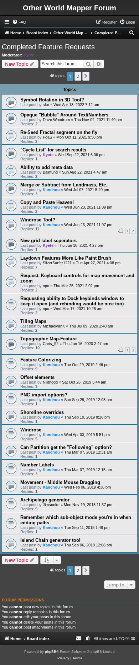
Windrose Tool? (37, 219)
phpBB (50, 652)
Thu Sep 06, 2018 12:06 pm (88, 545)
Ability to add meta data (46, 167)
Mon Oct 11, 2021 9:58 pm (79, 137)
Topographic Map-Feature (48, 338)
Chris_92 (50, 343)
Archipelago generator (45, 499)
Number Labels (37, 465)
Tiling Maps (33, 321)
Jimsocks (51, 504)
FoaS (47, 137)
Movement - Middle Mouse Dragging (60, 482)
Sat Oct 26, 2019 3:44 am (84, 382)
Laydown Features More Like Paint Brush (65, 258)
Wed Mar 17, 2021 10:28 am (77, 308)
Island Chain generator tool (50, 540)
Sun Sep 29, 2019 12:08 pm (88, 400)
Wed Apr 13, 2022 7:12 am (76, 104)
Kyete (29, 55)
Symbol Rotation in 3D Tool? (52, 99)
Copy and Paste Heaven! (47, 202)
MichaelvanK (54, 326)
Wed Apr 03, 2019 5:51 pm (87, 434)
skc (46, 104)
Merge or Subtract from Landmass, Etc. (63, 185)
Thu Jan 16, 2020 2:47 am (85, 343)
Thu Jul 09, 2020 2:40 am (91, 326)
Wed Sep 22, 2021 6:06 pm (81, 154)
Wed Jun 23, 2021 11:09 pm (88, 207)
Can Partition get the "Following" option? (66, 447)
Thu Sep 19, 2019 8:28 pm (87, 417)
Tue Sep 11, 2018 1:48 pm (86, 527)
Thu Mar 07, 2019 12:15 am (88, 470)
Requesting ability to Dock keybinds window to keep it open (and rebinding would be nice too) (72, 301)
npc (46, 286)
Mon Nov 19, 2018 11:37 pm (88, 504)
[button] (85, 76)
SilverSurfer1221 (57, 263)
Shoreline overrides (42, 412)
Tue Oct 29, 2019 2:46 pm (86, 364)
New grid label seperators (48, 240)
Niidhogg (50, 382)
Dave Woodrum (56, 120)
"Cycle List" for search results (53, 149)
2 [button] (78, 76)
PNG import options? (43, 395)
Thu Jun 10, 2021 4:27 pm (80, 245)
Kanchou (51, 190)
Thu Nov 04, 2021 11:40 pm (98, 120)
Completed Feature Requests (48, 47)
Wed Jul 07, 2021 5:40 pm (86, 190)
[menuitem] (19, 22)
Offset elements (37, 377)
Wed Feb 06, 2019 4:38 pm (87, 487)
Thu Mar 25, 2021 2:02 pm (76, 286)
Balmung (50, 172)
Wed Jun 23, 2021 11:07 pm (88, 224)
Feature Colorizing (40, 359)
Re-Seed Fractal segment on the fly (58, 132)
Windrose (30, 429)
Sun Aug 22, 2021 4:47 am (84, 172)
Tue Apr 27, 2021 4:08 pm (98, 263)
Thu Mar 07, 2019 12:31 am (88, 452)
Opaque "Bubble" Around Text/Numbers (64, 115)
